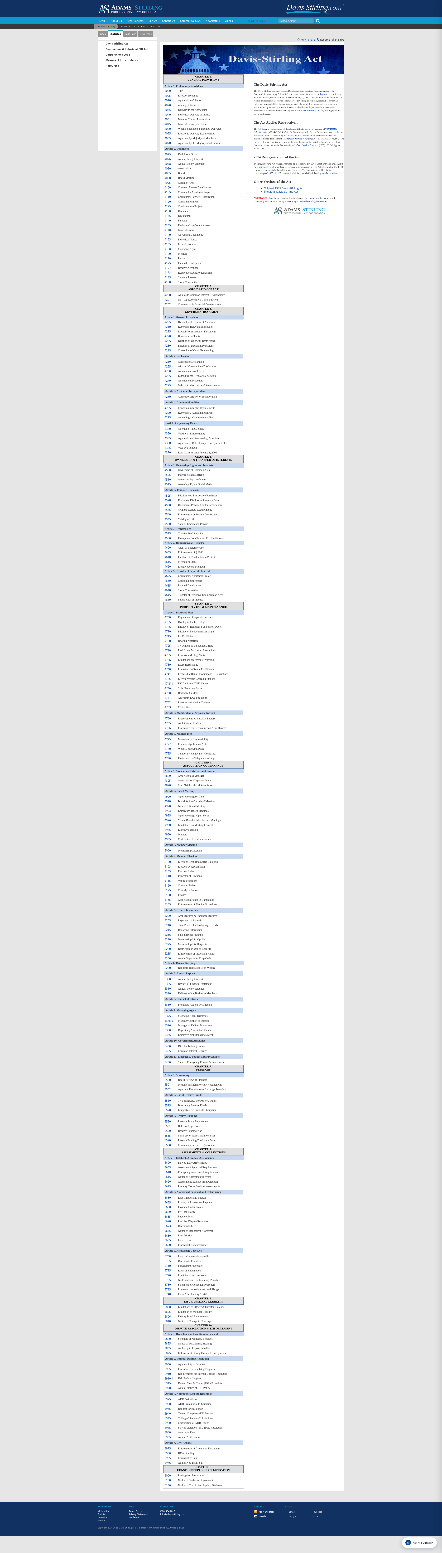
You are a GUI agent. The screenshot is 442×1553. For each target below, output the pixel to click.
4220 (168, 336)
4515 (168, 484)
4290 (168, 413)
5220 (168, 939)
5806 (168, 1316)
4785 (168, 753)
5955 (168, 1428)
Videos (229, 20)
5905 (168, 1369)
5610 (168, 1172)
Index (102, 34)
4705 (168, 622)
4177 (168, 268)
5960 (168, 1432)
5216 (168, 935)
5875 (168, 1353)
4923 (168, 811)
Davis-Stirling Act (117, 43)
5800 (168, 1307)
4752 (168, 702)
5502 (168, 1089)
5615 (168, 1177)
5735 (168, 1289)
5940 (168, 1413)
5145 (168, 904)
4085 (168, 173)
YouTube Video (330, 173)
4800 (168, 776)
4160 (168, 254)
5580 (168, 1145)
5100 (168, 862)
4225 (168, 341)
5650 (168, 1197)
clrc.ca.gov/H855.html (267, 173)
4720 (168, 641)
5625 (168, 1186)
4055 (168, 133)
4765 (168, 723)
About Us (116, 20)
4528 (168, 500)
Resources (112, 65)
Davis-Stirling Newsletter (314, 201)
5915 (168, 1383)
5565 (168, 1136)
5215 (168, 930)
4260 (168, 371)
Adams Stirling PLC (160, 1527)
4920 (168, 806)
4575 (168, 533)
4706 (168, 627)
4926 (168, 820)
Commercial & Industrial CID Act (127, 49)
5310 (168, 988)
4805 (168, 780)
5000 (168, 850)
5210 (168, 925)
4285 (168, 408)
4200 (168, 295)
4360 (168, 443)
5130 (168, 895)
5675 (168, 1231)
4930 (168, 825)
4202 (168, 304)
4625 (168, 576)
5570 (168, 1140)
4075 (168, 154)
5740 (168, 1294)
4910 (168, 801)
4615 (168, 562)
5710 (168, 1266)
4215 (168, 331)
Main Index (103, 1511)
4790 (168, 758)
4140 (168, 220)
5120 (168, 885)
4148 (168, 230)
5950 (168, 1423)
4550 (168, 524)
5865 (168, 1348)
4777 (168, 744)
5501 (168, 1084)
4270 (168, 381)
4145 (168, 225)
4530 (168, 505)
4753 (168, 707)
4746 (168, 688)
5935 (168, 1409)
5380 (168, 1030)
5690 (168, 1245)
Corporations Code (118, 54)
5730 (168, 1284)
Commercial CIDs (190, 20)
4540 (168, 514)
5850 (168, 1339)
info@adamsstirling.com (172, 1514)
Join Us (153, 20)
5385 (168, 1035)
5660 (168, 1212)
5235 (168, 953)
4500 (168, 470)
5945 (168, 1418)
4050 (168, 129)
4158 (168, 249)
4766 (168, 728)
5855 (168, 1343)
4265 (168, 376)
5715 (168, 1270)
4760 (168, 718)
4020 (168, 105)
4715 (168, 636)
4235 (168, 350)
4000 (168, 91)
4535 (168, 510)
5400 (168, 1046)
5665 (168, 1216)
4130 (168, 211)
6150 (168, 1485)
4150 (168, 235)
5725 (168, 1280)
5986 (168, 1463)
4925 (168, 815)
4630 (168, 581)
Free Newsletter (266, 1511)
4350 (168, 433)
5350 (168, 1005)
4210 (168, 327)
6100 (168, 1480)
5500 (168, 1080)
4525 (168, 495)
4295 (168, 417)
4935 (168, 830)
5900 (168, 1364)
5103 (168, 866)
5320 (168, 993)
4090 (168, 178)
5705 (168, 1261)
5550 (168, 1121)
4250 (168, 362)
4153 (168, 239)
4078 (168, 164)
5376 (168, 1025)
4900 (168, 797)
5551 (168, 1126)
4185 (168, 277)
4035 (168, 110)
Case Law (130, 34)
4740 (168, 669)
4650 (168, 600)
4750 (168, 693)
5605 (168, 1167)
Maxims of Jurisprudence (122, 60)
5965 (168, 1437)
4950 (168, 834)
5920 (168, 1388)
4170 (168, 258)
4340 (168, 429)
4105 (168, 192)
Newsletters (213, 20)
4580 (168, 538)
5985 (168, 1458)
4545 (168, 519)
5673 (168, 1226)
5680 (168, 1235)
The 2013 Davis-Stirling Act (281, 191)
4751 (168, 698)
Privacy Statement (138, 1514)
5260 (168, 968)
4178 (168, 272)
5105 (168, 871)
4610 (168, 557)
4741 (168, 674)
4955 (168, 839)
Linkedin (262, 1516)
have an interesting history (310, 110)
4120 (168, 202)
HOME (101, 20)
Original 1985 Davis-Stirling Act (284, 188)
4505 (168, 475)
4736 (168, 660)
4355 (168, 438)
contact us (313, 198)
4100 (168, 187)
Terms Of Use (136, 1511)
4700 (168, 617)
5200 (168, 916)
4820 (168, 785)
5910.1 (169, 1378)
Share (311, 39)
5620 (168, 1181)
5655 (168, 1202)
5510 (168, 1100)
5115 (168, 881)
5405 (168, 1051)
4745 (168, 679)
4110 (168, 197)
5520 (168, 1110)
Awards (101, 1520)
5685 (168, 1240)
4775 (168, 739)
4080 (168, 168)
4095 (168, 183)
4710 (168, 631)
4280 (168, 397)
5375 (168, 1016)
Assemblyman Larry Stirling (328, 94)
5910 (168, 1374)
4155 (168, 244)
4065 (168, 138)
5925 (168, 1399)
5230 (168, 949)
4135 (168, 216)
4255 (168, 366)
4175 (168, 263)
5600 (168, 1162)
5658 (168, 1207)
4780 (168, 749)
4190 (168, 282)
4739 (168, 664)
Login (181, 1527)
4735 (168, 655)
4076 (168, 159)
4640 (168, 590)
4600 (168, 547)
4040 (168, 115)
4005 (168, 96)
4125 (168, 206)
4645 (168, 595)
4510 (168, 479)
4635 (168, 585)
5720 (168, 1275)
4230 (168, 345)
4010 (168, 100)
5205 (168, 920)
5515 (168, 1105)
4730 (168, 650)
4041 (168, 119)
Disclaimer (134, 1517)
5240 (168, 958)
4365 (168, 448)
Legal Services (135, 20)
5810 (168, 1321)
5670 (168, 1221)
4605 (168, 552)
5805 (168, 1312)
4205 (168, 322)
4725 (168, 645)
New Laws (146, 34)
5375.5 (169, 1021)
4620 (168, 566)
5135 (168, 900)
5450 (168, 1062)
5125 (168, 890)
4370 (168, 452)
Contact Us (168, 20)
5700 (168, 1256)
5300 (168, 979)
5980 (168, 1453)
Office (173, 1527)
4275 (168, 385)
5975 (168, 1448)
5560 (168, 1131)
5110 (168, 876)
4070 (168, 143)
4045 (168, 124)
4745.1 (169, 683)
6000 (168, 1475)
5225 (168, 944)
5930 (168, 1404)
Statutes (115, 34)
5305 (168, 984)
